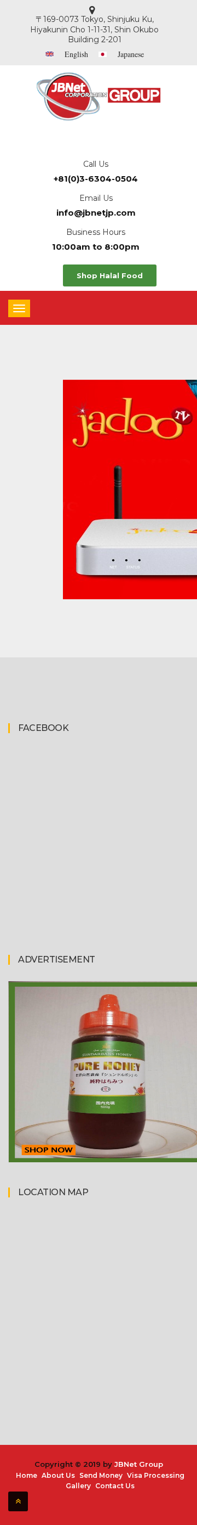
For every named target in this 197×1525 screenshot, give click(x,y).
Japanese (131, 54)
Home (26, 1475)
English (76, 54)
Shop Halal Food (110, 275)
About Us (58, 1475)
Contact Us (115, 1486)
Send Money (101, 1475)
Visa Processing (155, 1475)
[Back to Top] (18, 1501)
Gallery (78, 1486)
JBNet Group (138, 1464)
